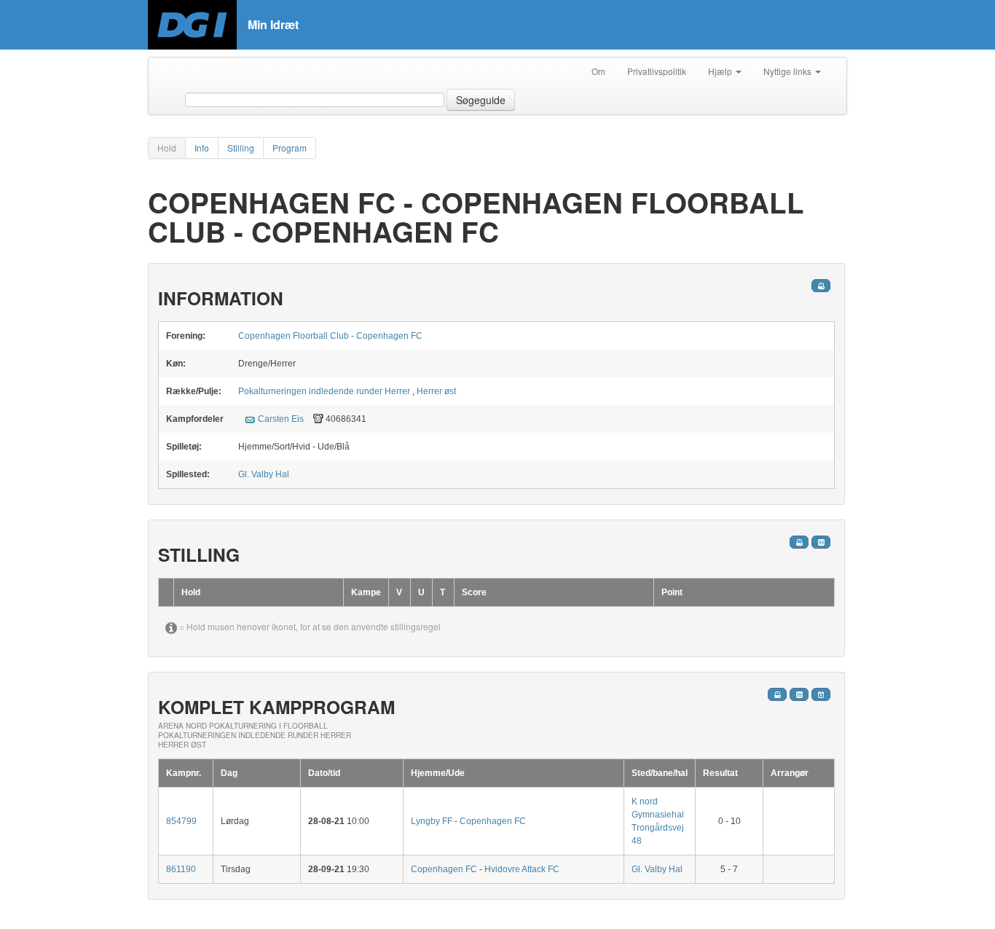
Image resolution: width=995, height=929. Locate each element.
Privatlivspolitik (656, 71)
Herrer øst (436, 391)
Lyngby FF (433, 821)
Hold (166, 147)
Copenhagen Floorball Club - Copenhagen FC (330, 336)
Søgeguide (481, 100)
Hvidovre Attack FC (521, 869)
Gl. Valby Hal (263, 474)
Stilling (240, 147)
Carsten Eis (281, 419)
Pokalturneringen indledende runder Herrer (324, 391)
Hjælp (721, 71)
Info (201, 147)
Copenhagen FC (493, 821)
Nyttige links (788, 71)
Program (289, 147)
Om (598, 71)
